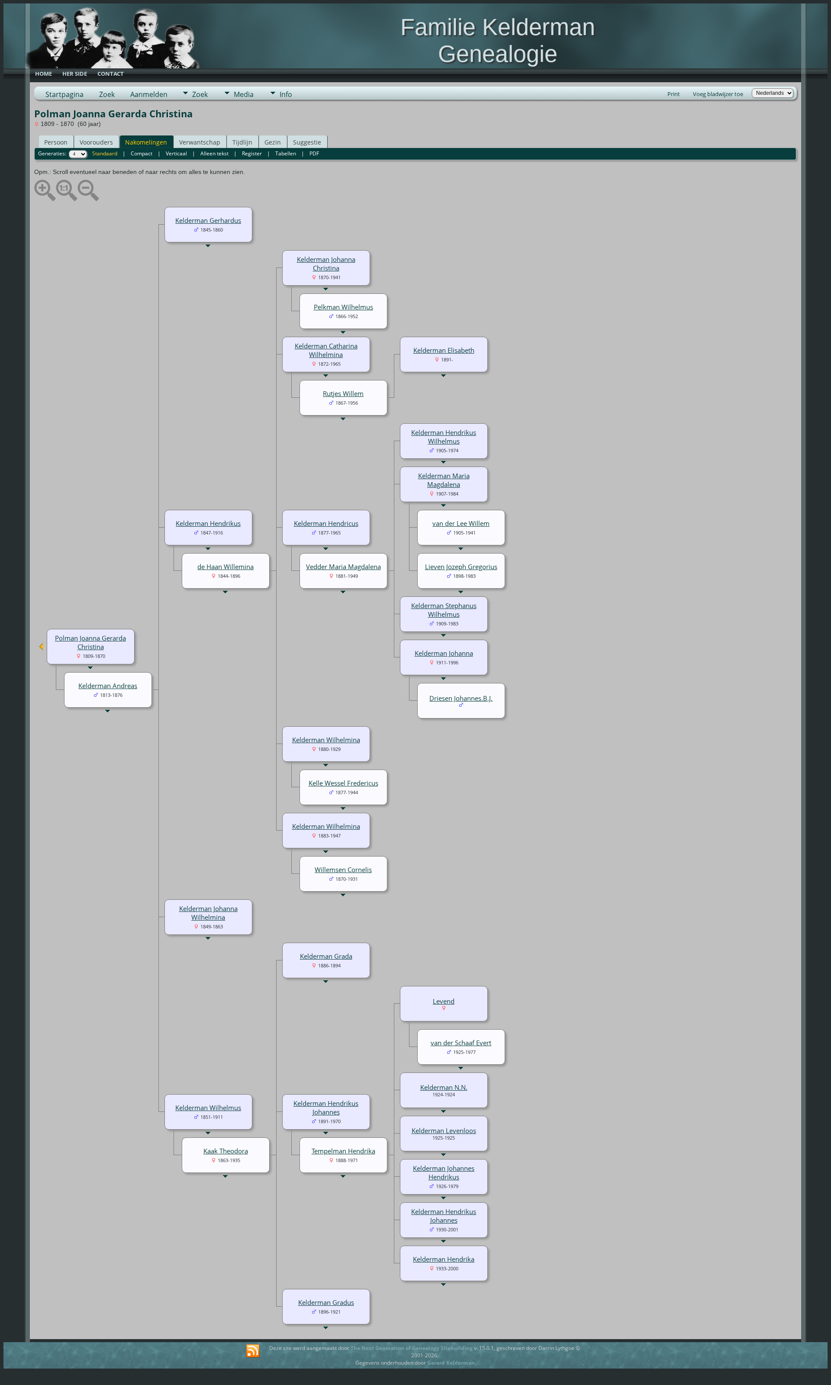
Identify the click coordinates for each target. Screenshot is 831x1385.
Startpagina (64, 94)
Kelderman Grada (326, 956)
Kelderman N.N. (443, 1087)
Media (244, 94)
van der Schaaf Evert (461, 1042)
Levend (443, 1001)
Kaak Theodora (225, 1151)
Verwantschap (199, 142)
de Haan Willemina (225, 566)
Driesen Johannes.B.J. (461, 698)
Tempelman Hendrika (343, 1151)
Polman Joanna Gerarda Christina (90, 642)
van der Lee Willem (461, 523)
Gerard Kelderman (451, 1362)
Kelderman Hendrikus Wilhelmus (443, 436)
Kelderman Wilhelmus (208, 1107)
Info (286, 94)
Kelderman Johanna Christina (326, 263)
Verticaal (176, 153)
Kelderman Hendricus (326, 523)
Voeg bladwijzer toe (718, 94)
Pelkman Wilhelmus (343, 307)
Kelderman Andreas (107, 685)
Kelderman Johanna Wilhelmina (208, 912)
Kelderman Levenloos (444, 1130)
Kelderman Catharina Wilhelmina (326, 350)
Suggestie (307, 142)
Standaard (104, 153)
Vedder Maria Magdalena (343, 566)
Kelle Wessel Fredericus (343, 783)
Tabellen (285, 153)
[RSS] (253, 1351)
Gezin (272, 142)
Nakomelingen (146, 142)
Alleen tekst (214, 153)
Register (252, 153)
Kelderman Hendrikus (208, 523)
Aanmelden (148, 94)
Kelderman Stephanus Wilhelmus (444, 609)
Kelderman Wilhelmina (326, 739)
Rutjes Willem (343, 393)
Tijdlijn (242, 142)
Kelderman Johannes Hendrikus (443, 1172)
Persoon (56, 142)
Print (673, 94)
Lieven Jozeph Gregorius (461, 566)
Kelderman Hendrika (443, 1259)
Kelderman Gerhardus (208, 220)
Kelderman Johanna (444, 653)
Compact (141, 153)
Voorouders (96, 142)
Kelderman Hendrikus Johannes (443, 1215)
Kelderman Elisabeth (443, 350)
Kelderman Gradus (326, 1302)
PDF (314, 153)
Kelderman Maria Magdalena (444, 480)
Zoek (107, 94)
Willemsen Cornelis (343, 869)
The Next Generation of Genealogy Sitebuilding (412, 1348)
